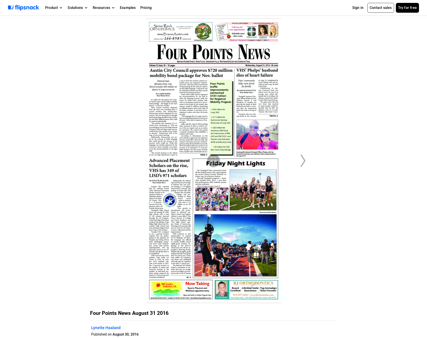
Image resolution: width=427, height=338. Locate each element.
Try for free (407, 8)
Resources (101, 8)
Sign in (357, 8)
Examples (128, 8)
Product (51, 8)
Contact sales (381, 8)
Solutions (75, 8)
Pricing (146, 8)
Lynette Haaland (106, 327)
